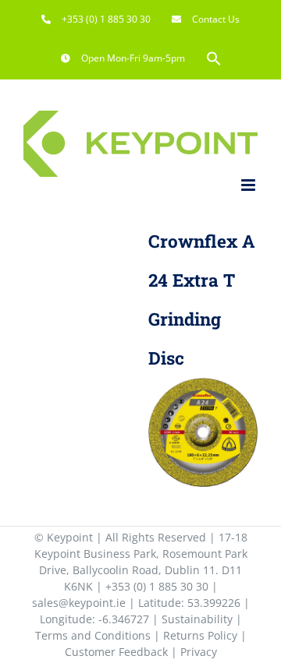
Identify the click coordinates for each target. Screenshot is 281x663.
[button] (214, 58)
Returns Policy (200, 635)
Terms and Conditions (93, 635)
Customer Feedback (116, 651)
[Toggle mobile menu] (249, 185)
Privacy (198, 651)
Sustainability (197, 619)
